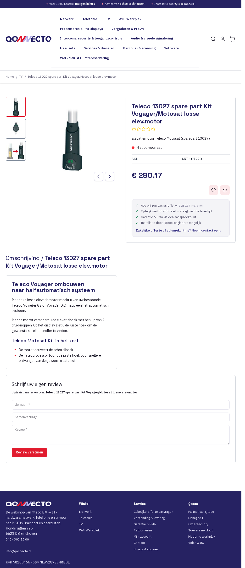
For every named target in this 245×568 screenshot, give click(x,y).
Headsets (67, 48)
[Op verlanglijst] (213, 190)
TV (108, 19)
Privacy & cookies (146, 549)
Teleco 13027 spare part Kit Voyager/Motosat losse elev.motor (72, 76)
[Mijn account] (222, 39)
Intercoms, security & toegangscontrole (91, 38)
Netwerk (67, 19)
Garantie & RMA (145, 524)
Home (10, 76)
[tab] (16, 107)
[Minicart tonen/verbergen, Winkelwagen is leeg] (232, 39)
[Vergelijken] (225, 190)
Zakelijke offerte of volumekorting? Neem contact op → (179, 230)
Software (171, 48)
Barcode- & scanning (139, 48)
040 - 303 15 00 (17, 539)
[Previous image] (98, 176)
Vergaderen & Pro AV (127, 29)
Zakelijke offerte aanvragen (153, 512)
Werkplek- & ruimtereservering (84, 58)
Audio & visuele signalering (152, 38)
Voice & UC (196, 543)
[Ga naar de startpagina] (28, 39)
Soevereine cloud (200, 530)
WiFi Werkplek (130, 19)
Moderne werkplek (201, 537)
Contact (139, 543)
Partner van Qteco (201, 512)
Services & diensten (99, 48)
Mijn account (142, 537)
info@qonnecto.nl (18, 551)
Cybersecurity (198, 524)
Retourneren (143, 530)
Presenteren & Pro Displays (81, 29)
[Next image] (109, 176)
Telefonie (89, 19)
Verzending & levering (149, 518)
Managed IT (196, 518)
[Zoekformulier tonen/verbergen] (213, 39)
